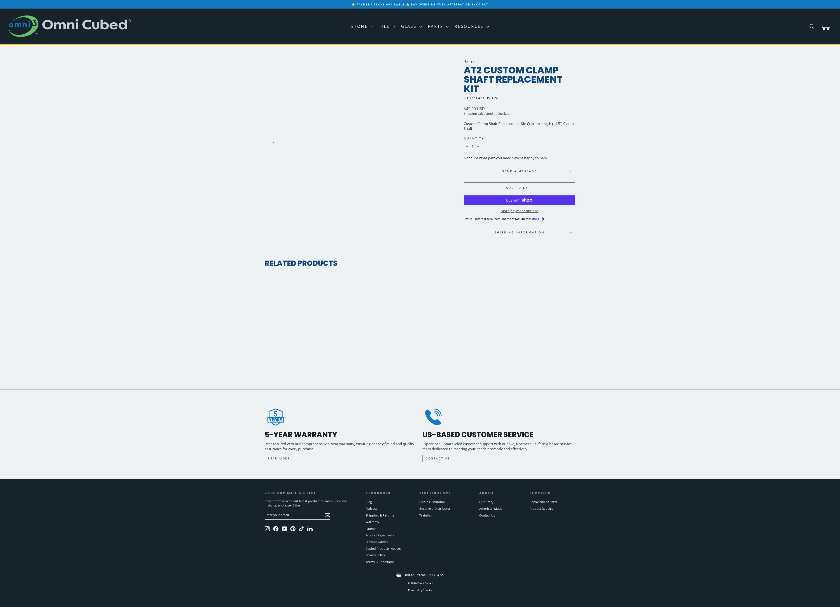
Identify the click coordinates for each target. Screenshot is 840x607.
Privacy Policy (375, 555)
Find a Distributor (432, 502)
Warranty (372, 522)
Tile (385, 26)
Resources (470, 26)
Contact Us (487, 515)
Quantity (474, 138)
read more (279, 458)
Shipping (470, 113)
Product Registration (381, 535)
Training (425, 515)
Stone (360, 26)
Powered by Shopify (420, 590)
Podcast (371, 508)
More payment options (520, 211)
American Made (490, 508)
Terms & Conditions (380, 562)
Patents (371, 529)
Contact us (438, 458)
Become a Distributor (434, 508)
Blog (369, 502)
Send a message (519, 171)
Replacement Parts (543, 502)
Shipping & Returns (380, 515)
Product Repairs (541, 508)
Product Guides (377, 542)
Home (468, 61)
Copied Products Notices (383, 548)
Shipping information (519, 232)
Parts (436, 26)
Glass (409, 26)
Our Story (486, 502)
